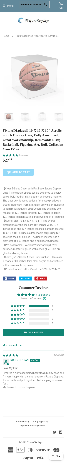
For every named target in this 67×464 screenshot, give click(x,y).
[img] (10, 355)
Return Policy (22, 421)
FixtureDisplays (35, 442)
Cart (61, 7)
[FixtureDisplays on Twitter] (54, 432)
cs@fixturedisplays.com (32, 425)
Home (6, 36)
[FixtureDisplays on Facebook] (61, 432)
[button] (11, 155)
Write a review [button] (33, 332)
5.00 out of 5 (43, 294)
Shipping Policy (40, 421)
